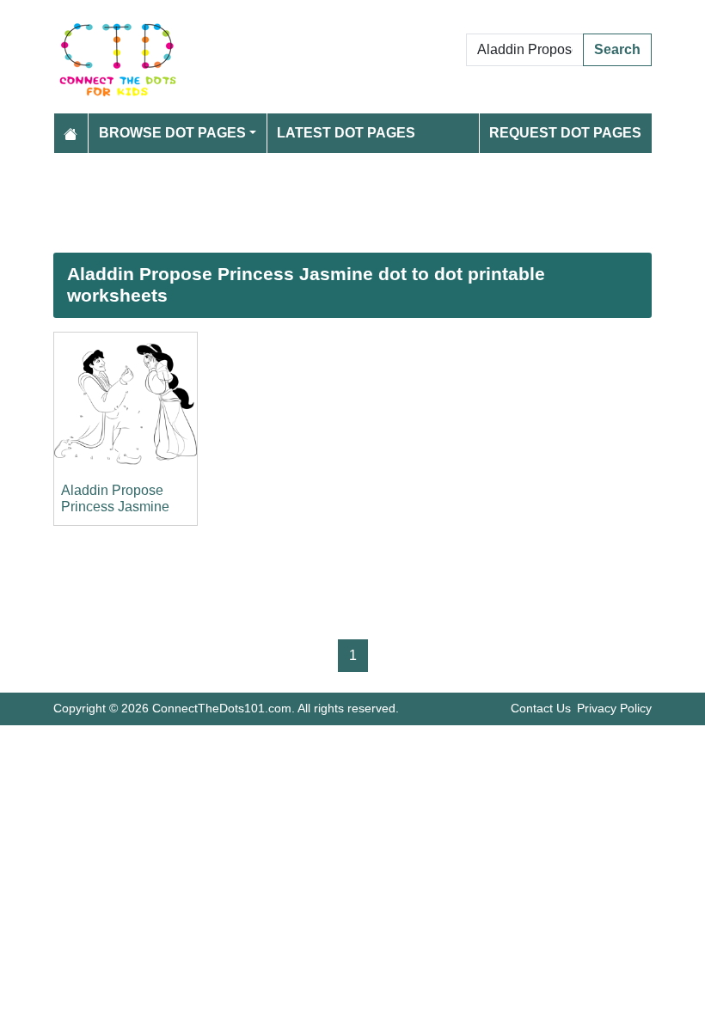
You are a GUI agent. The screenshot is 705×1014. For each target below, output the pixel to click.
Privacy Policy (614, 708)
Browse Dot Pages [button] (172, 132)
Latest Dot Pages (346, 132)
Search (617, 49)
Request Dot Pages (565, 132)
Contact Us (541, 708)
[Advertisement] (352, 203)
